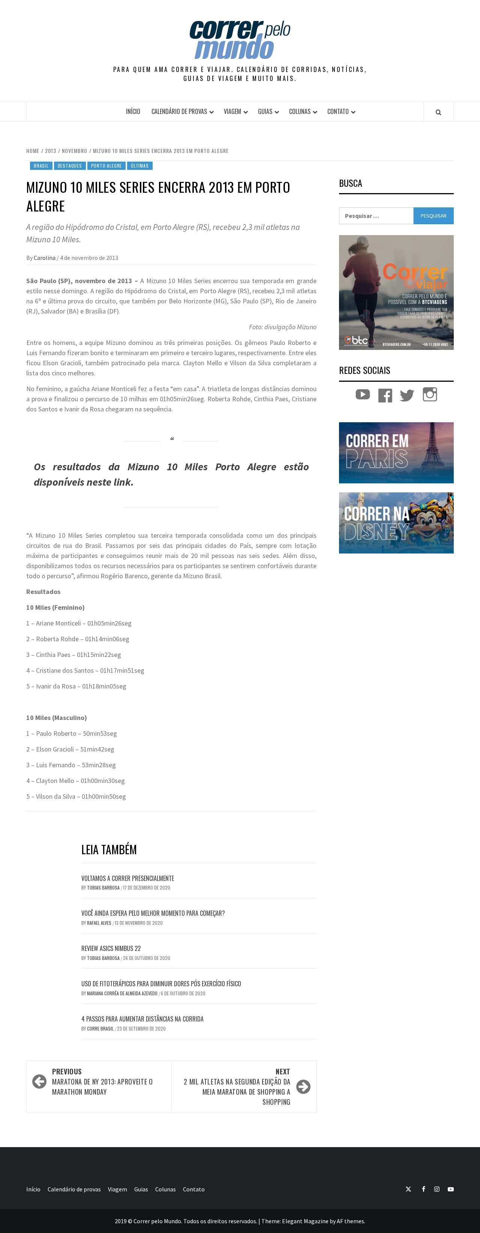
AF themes (350, 1221)
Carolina (45, 257)
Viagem (232, 111)
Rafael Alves (99, 923)
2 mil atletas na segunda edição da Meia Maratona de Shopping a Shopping (237, 1086)
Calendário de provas (179, 111)
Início (133, 111)
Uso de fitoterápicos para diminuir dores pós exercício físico (161, 983)
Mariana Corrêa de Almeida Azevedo (123, 993)
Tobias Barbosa (104, 887)
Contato (338, 111)
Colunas (299, 111)
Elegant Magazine (305, 1221)
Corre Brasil (101, 1028)
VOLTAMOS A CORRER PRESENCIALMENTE (127, 878)
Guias (265, 111)
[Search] (438, 112)
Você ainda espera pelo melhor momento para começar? (153, 913)
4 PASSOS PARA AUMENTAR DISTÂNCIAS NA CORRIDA (142, 1018)
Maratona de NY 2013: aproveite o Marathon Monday (102, 1081)
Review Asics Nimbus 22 (111, 948)
